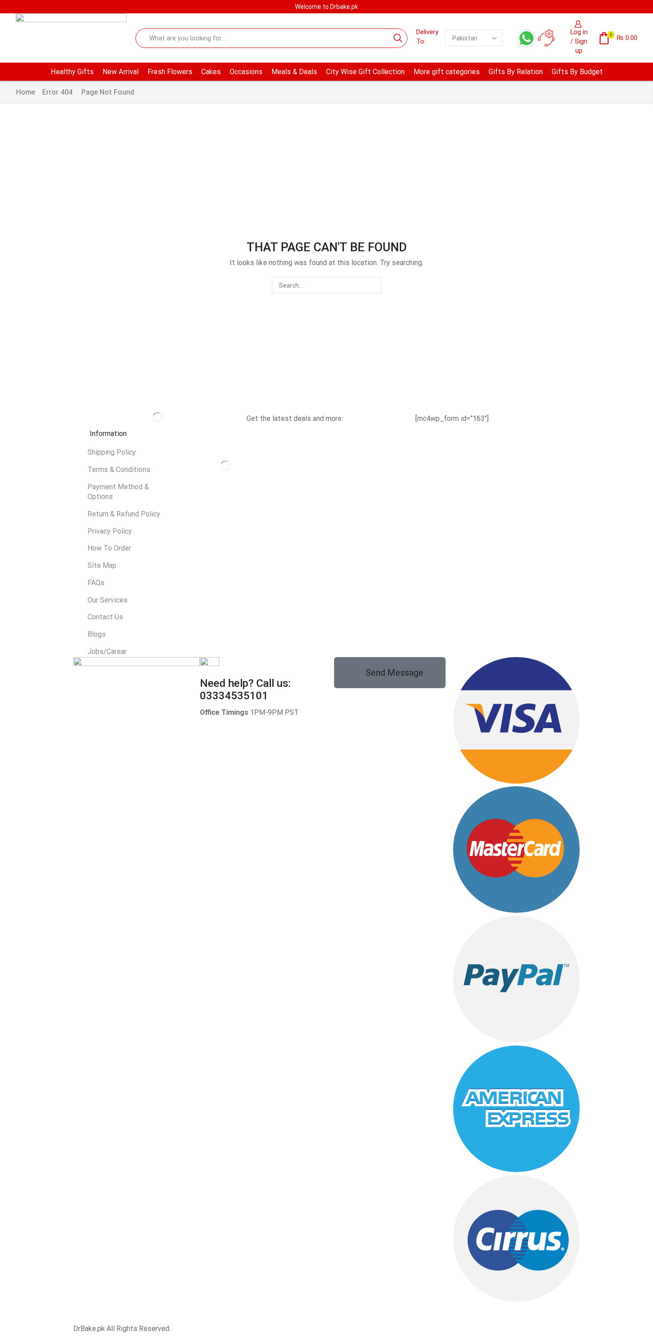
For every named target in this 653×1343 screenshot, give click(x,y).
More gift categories (447, 71)
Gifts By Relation (516, 71)
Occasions (246, 71)
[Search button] (397, 38)
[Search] (373, 285)
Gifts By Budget (577, 71)
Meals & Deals (294, 71)
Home (25, 92)
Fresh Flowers (169, 71)
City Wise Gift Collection (365, 71)
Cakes (211, 71)
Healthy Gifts (72, 71)
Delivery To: (427, 36)
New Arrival (121, 71)
